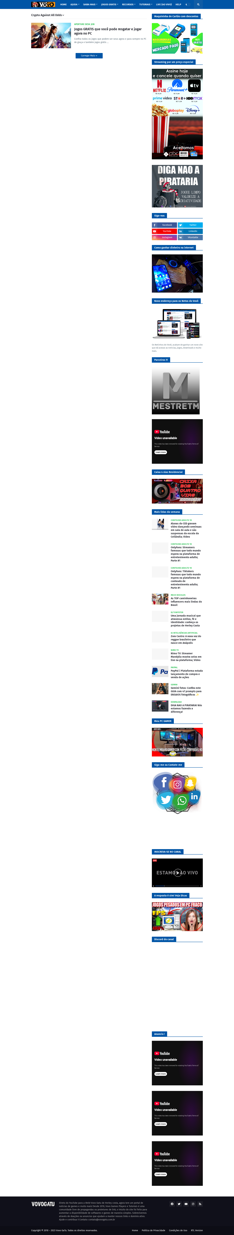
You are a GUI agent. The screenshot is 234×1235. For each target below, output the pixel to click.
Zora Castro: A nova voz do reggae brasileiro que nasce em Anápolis (186, 639)
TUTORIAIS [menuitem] (144, 4)
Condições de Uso (178, 1230)
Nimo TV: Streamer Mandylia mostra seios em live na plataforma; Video (186, 657)
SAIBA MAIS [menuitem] (89, 4)
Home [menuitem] (63, 4)
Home (135, 1230)
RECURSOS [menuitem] (127, 4)
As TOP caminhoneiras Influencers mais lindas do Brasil (186, 602)
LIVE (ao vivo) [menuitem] (164, 4)
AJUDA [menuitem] (74, 4)
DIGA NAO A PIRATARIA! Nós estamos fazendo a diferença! (186, 708)
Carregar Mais (88, 55)
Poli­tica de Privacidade (153, 1230)
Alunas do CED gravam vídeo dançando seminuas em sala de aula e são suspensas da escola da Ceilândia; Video (186, 530)
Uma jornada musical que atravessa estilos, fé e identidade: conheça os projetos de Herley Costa (186, 620)
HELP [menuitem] (178, 4)
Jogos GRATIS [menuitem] (108, 4)
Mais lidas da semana (167, 511)
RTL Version (197, 1230)
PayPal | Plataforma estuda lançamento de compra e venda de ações (187, 674)
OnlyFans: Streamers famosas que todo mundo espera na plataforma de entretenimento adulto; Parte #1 (186, 554)
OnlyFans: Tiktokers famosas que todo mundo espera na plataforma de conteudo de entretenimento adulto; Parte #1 (186, 579)
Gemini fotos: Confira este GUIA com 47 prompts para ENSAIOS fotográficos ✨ (186, 691)
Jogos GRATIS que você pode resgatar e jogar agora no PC (108, 31)
